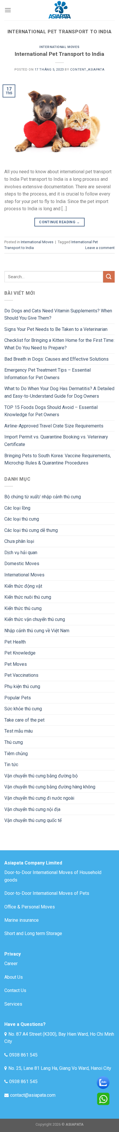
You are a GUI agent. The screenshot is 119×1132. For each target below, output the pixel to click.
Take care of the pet (24, 720)
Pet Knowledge (20, 653)
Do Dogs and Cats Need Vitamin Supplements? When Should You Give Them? (58, 314)
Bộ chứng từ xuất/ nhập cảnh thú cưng (42, 496)
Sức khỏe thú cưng (23, 708)
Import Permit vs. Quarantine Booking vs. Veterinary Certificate (56, 440)
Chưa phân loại (19, 541)
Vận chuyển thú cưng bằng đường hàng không (49, 787)
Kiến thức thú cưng (23, 608)
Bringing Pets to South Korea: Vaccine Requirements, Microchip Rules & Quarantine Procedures (57, 459)
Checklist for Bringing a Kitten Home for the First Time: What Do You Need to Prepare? (59, 344)
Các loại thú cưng (21, 519)
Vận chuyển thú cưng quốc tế (33, 820)
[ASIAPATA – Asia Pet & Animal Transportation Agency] (59, 10)
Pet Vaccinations (21, 675)
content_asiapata (87, 69)
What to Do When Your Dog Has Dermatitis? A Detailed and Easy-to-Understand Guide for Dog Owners (59, 392)
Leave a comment (100, 248)
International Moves (59, 47)
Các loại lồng (17, 508)
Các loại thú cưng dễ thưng (31, 530)
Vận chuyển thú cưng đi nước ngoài (39, 798)
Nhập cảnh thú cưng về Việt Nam (36, 630)
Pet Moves (15, 664)
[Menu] (7, 10)
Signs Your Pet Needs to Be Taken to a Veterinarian (55, 329)
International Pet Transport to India (59, 54)
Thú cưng (13, 742)
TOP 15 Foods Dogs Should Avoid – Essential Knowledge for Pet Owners (51, 411)
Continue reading (59, 222)
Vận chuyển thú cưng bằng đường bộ (41, 776)
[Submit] (109, 276)
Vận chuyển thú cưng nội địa (32, 809)
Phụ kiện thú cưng (22, 686)
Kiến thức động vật (23, 586)
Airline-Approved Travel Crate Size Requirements (53, 426)
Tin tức (11, 764)
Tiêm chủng (16, 753)
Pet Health (15, 642)
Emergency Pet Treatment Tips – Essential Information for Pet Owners (47, 373)
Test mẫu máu (18, 731)
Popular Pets (17, 697)
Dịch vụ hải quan (20, 552)
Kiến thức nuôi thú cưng (27, 597)
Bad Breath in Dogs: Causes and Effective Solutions (56, 359)
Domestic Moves (21, 563)
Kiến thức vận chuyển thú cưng (34, 619)
